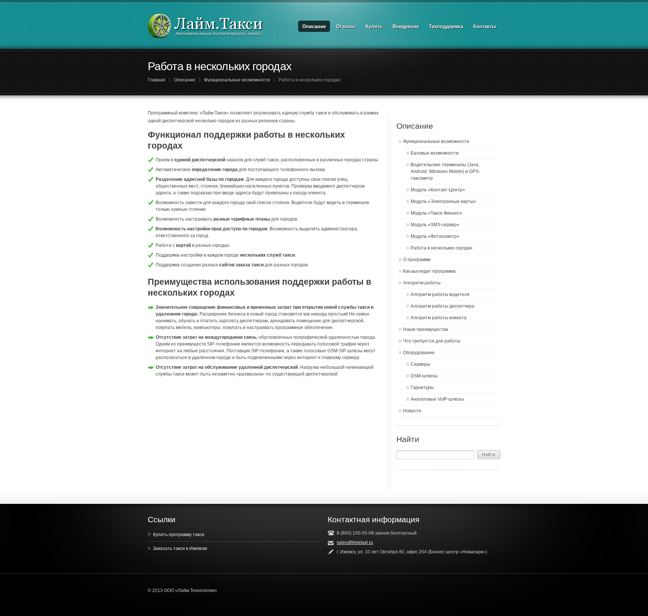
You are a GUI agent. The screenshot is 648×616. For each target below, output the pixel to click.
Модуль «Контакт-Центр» (438, 189)
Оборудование (419, 352)
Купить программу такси (178, 534)
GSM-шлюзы (424, 376)
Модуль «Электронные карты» (443, 201)
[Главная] (206, 26)
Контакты (484, 26)
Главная (156, 80)
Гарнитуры (422, 387)
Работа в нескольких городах (441, 248)
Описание (314, 26)
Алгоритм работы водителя (440, 294)
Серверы (420, 364)
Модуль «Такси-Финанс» (436, 213)
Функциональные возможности (237, 80)
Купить (374, 26)
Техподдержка (446, 26)
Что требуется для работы (431, 341)
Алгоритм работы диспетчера (442, 306)
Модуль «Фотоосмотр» (435, 236)
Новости (412, 410)
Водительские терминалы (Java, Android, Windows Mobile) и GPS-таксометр (445, 171)
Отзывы (346, 26)
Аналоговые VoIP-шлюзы (437, 399)
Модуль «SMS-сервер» (435, 224)
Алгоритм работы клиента (438, 317)
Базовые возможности (435, 153)
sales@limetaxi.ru (355, 542)
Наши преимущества (425, 329)
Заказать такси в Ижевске (180, 548)
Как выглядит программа (429, 271)
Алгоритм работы (422, 282)
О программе (417, 259)
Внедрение (406, 26)
